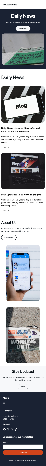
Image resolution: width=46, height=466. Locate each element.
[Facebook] (4, 429)
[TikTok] (15, 429)
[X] (12, 429)
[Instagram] (8, 429)
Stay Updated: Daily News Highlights (21, 194)
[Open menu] (41, 4)
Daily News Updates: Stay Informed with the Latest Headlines (20, 129)
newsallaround (10, 4)
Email (5, 442)
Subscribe (23, 453)
